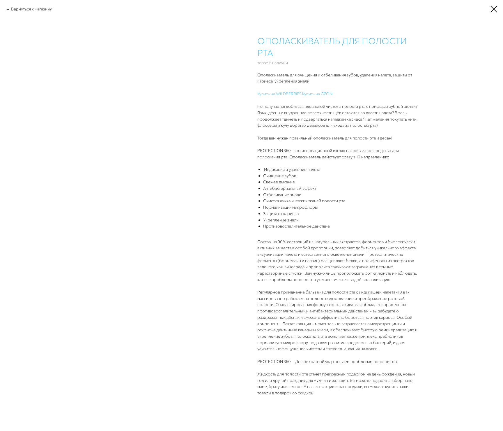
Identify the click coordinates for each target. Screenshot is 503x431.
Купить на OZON (317, 93)
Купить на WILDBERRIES (279, 93)
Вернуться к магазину (31, 8)
